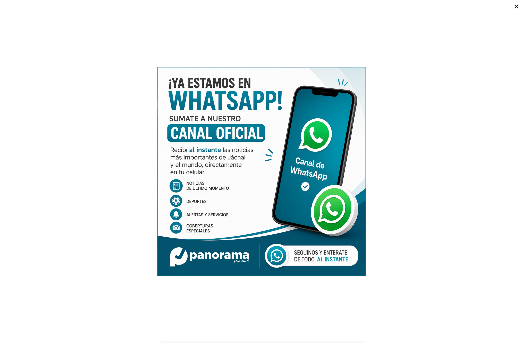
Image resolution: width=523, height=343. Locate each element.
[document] (261, 171)
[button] (516, 6)
